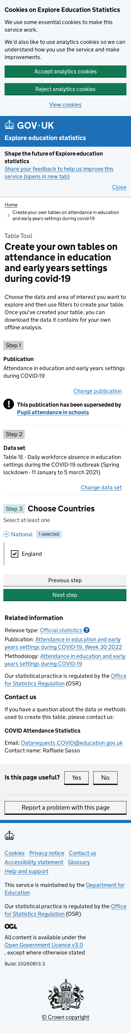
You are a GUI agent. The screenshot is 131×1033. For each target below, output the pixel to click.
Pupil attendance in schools (53, 412)
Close (119, 187)
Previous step (65, 580)
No (109, 778)
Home (11, 205)
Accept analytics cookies (65, 71)
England (32, 553)
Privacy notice (46, 852)
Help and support (26, 871)
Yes (80, 778)
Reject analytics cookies (65, 89)
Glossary (79, 862)
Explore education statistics (45, 138)
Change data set (101, 487)
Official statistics (64, 630)
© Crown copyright (65, 1017)
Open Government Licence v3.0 (44, 944)
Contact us (82, 852)
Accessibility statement (34, 862)
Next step (64, 594)
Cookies (15, 852)
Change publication (97, 390)
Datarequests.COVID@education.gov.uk (72, 742)
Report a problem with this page (66, 807)
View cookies (65, 104)
